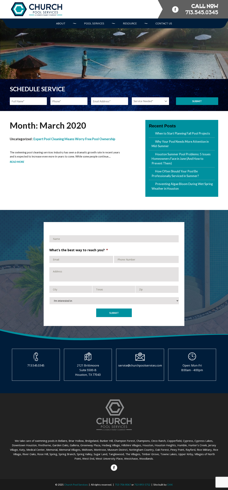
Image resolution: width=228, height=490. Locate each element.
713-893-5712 (142, 484)
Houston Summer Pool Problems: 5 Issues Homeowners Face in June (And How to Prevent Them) (181, 158)
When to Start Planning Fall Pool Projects (182, 133)
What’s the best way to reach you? (78, 250)
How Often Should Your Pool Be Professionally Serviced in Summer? (175, 173)
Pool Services (94, 23)
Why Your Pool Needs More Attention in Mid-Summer (180, 144)
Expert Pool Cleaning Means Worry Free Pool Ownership (74, 139)
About (60, 23)
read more (17, 161)
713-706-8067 (123, 484)
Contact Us (164, 23)
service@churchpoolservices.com (140, 365)
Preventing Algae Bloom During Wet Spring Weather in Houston (182, 186)
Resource (130, 23)
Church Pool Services (76, 484)
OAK (170, 484)
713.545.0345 (201, 12)
